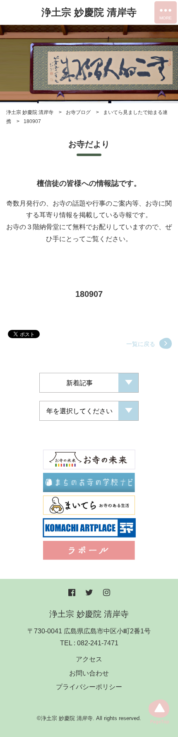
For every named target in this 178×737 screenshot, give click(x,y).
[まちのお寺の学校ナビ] (89, 481)
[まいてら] (89, 504)
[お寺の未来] (89, 458)
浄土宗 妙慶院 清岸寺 (89, 12)
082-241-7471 (97, 643)
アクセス (89, 659)
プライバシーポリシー (89, 686)
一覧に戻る (140, 344)
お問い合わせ (89, 673)
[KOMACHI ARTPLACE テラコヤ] (89, 527)
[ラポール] (89, 549)
